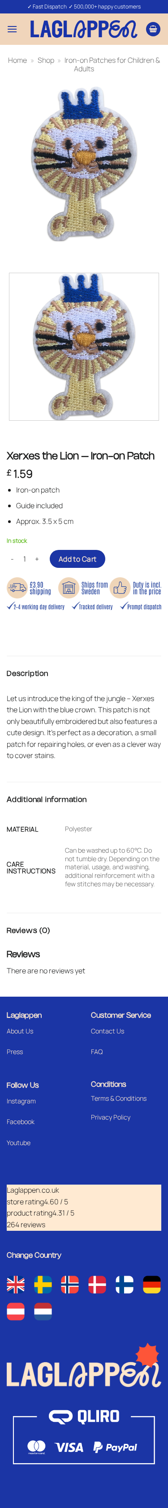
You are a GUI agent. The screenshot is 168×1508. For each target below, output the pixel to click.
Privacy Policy (110, 1117)
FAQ (97, 1051)
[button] (12, 29)
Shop (46, 60)
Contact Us (107, 1031)
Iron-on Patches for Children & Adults (112, 64)
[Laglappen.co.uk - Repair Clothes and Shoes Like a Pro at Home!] (84, 29)
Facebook (20, 1121)
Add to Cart (78, 559)
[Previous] (15, 250)
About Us (20, 1031)
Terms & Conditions (118, 1098)
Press (15, 1051)
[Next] (40, 250)
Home (17, 60)
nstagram (22, 1101)
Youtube (18, 1142)
